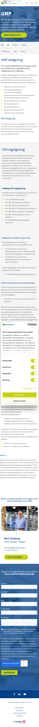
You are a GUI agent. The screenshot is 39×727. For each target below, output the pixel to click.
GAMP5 (15, 45)
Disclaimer (19, 710)
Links (15, 51)
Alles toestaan (19, 395)
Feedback (19, 716)
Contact (23, 51)
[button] (14, 35)
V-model (23, 45)
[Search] (27, 3)
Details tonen (28, 388)
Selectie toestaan (19, 401)
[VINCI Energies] (20, 723)
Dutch (8, 1)
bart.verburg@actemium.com (14, 548)
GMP (8, 45)
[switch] (34, 367)
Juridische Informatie (19, 713)
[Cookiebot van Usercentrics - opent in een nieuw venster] (28, 324)
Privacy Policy (19, 708)
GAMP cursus (6, 51)
